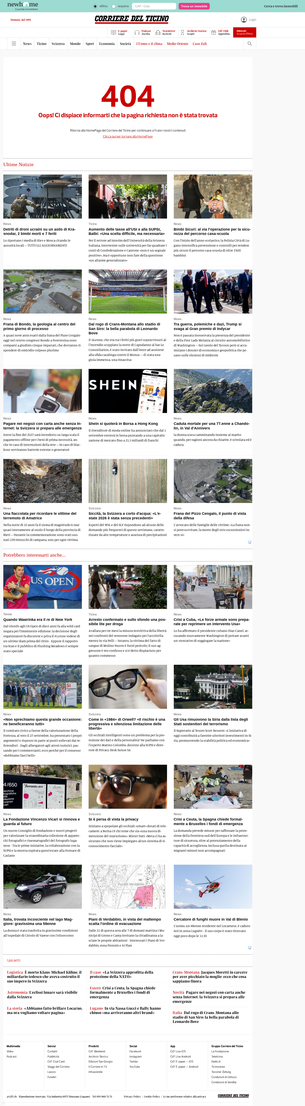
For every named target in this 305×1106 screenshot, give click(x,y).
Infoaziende (95, 1072)
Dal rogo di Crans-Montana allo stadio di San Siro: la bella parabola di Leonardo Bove (206, 1017)
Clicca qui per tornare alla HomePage (128, 136)
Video (10, 1051)
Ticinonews (218, 1067)
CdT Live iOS (178, 1051)
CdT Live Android (180, 1056)
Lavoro (52, 1072)
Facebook (135, 1051)
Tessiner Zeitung (221, 1072)
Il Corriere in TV (98, 1067)
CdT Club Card (56, 1061)
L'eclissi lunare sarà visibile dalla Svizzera (42, 994)
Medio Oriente (177, 44)
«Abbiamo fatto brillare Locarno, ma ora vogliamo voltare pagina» (44, 1010)
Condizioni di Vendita (223, 1082)
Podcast (12, 1056)
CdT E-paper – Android (184, 1067)
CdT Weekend (97, 1051)
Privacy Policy (132, 1096)
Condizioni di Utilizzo (224, 1077)
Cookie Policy (152, 1096)
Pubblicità (53, 1056)
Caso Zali (200, 44)
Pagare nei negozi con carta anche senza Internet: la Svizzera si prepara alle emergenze (209, 996)
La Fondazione (220, 1051)
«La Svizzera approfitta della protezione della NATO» (121, 974)
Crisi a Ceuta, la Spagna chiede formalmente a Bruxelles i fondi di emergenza (122, 992)
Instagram (135, 1056)
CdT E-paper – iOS (181, 1061)
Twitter (133, 1061)
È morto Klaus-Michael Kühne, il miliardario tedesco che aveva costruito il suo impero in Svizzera (44, 976)
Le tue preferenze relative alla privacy (184, 1096)
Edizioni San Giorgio (101, 1061)
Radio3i (216, 1061)
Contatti (52, 1051)
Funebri (52, 1077)
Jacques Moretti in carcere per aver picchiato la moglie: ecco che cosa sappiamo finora (210, 976)
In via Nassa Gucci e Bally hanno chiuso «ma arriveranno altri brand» (125, 1010)
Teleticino (217, 1056)
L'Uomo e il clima (149, 44)
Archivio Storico (98, 1056)
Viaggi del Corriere (59, 1067)
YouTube (134, 1067)
